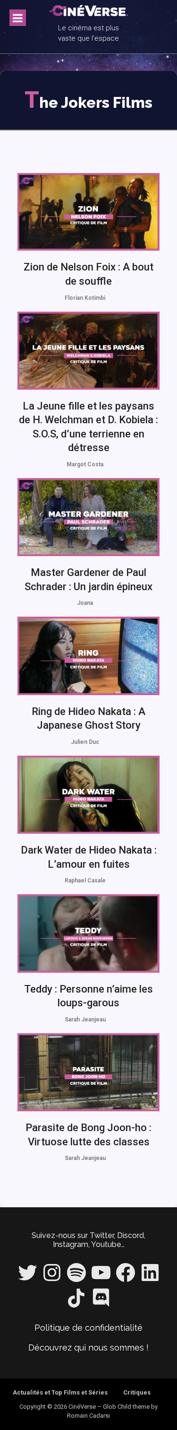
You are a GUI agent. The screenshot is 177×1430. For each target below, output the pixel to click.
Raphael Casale (85, 880)
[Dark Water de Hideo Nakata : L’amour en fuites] (88, 795)
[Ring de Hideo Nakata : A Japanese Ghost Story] (88, 656)
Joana (85, 603)
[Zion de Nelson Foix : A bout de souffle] (88, 212)
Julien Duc (85, 742)
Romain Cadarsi (88, 1415)
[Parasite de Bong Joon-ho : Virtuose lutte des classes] (88, 1072)
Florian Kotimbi (85, 298)
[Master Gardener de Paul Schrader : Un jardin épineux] (88, 517)
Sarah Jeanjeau (85, 1019)
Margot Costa (85, 464)
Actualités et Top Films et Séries (60, 1392)
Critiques (137, 1392)
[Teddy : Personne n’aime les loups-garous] (88, 933)
